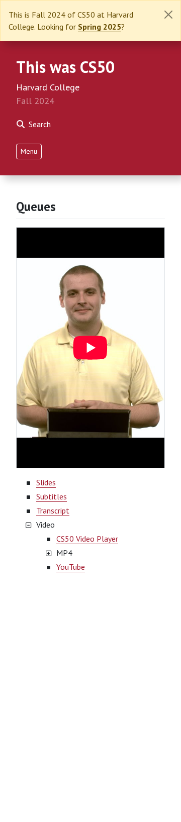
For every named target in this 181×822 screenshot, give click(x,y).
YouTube (70, 567)
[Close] (168, 15)
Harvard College (47, 87)
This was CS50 (65, 66)
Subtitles (51, 496)
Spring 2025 (99, 27)
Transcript (52, 510)
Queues (36, 206)
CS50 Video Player (87, 539)
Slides (46, 482)
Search (40, 124)
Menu (29, 151)
